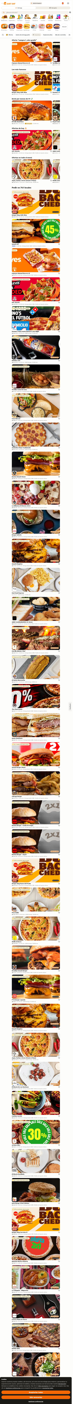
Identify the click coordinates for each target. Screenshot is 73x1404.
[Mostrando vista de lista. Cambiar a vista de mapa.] (70, 12)
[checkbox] (4, 27)
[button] (8, 3)
